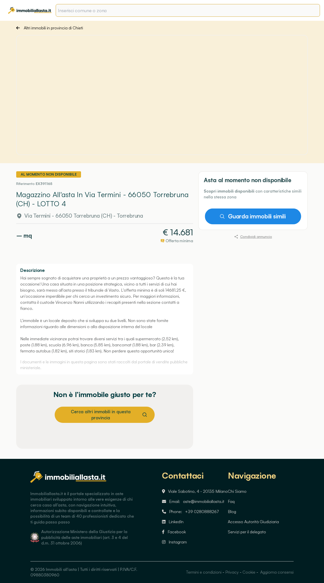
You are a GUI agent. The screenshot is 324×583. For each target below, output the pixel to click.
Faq (231, 501)
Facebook (177, 531)
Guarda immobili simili (257, 216)
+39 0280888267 (202, 511)
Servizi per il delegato (247, 531)
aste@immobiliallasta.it (203, 501)
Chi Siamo (237, 491)
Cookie (248, 572)
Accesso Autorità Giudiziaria (253, 521)
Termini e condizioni (203, 572)
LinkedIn (176, 521)
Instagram (178, 541)
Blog (232, 511)
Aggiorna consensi (276, 572)
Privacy (232, 572)
